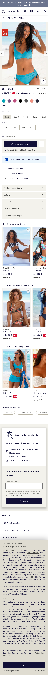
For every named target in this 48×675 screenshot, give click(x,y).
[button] (3, 11)
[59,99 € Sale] (16, 307)
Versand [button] (31, 93)
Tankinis (8, 412)
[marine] (37, 101)
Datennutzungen (33, 553)
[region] (24, 607)
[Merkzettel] (38, 11)
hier (32, 577)
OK (24, 665)
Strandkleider (25, 412)
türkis (4, 105)
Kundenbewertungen (13, 215)
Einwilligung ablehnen (11, 671)
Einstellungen (40, 671)
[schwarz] (20, 101)
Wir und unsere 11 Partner (13, 550)
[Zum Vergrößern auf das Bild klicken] (43, 81)
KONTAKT (7, 515)
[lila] (9, 101)
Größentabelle (10, 136)
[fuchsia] (15, 101)
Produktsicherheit (11, 208)
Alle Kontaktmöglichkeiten (18, 530)
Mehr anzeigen (17, 495)
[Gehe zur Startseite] (11, 11)
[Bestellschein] (31, 11)
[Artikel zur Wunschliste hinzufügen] (41, 144)
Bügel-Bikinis (19, 18)
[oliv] (26, 101)
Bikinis (10, 18)
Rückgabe (8, 202)
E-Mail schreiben (12, 524)
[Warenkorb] (44, 11)
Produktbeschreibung (13, 188)
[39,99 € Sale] (16, 368)
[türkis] (4, 101)
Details (7, 195)
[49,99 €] (16, 246)
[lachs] (32, 101)
